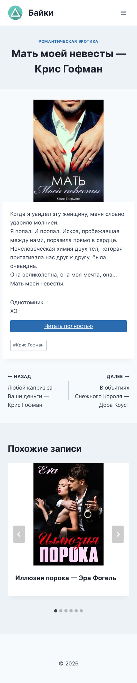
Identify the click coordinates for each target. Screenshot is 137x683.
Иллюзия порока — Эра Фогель (65, 578)
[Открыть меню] (123, 13)
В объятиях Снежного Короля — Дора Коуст (102, 391)
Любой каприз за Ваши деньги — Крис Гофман (30, 391)
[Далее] (118, 534)
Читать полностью (68, 326)
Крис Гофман (28, 344)
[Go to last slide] (19, 534)
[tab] (55, 610)
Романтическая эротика (68, 41)
